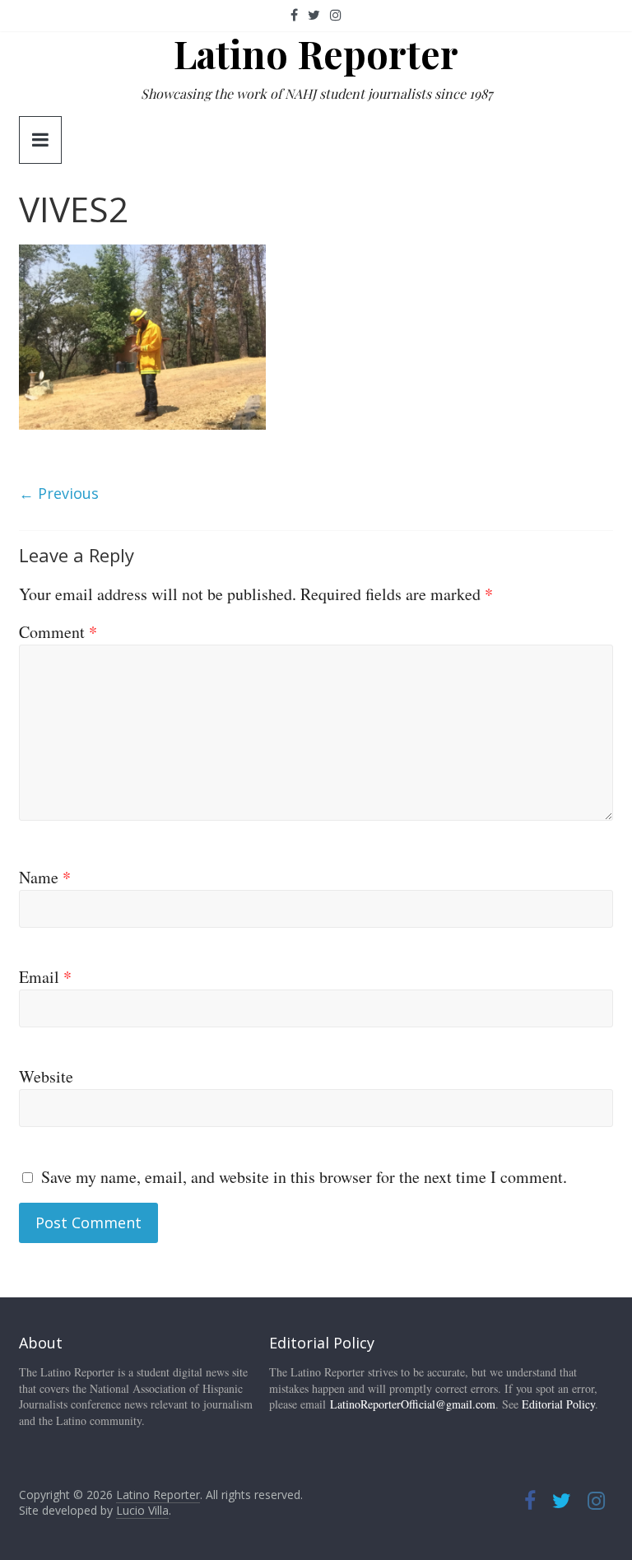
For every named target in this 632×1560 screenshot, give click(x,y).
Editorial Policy (558, 1404)
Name (45, 877)
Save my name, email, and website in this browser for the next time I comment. (304, 1177)
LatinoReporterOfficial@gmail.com (412, 1404)
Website (46, 1076)
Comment (58, 632)
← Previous (59, 493)
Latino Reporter (316, 53)
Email (45, 977)
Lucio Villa (142, 1510)
